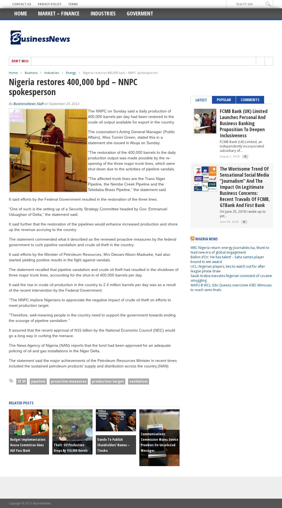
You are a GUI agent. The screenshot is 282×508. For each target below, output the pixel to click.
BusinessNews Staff (28, 104)
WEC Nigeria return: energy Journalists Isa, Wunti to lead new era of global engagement (230, 250)
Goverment (140, 13)
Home (20, 13)
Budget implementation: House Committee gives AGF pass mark (28, 445)
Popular (224, 99)
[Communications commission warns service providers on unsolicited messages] (159, 465)
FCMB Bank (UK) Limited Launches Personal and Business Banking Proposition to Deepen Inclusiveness (243, 123)
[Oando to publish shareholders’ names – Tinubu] (116, 430)
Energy (71, 73)
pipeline (38, 381)
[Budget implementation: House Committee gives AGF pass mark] (29, 434)
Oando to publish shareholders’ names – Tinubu (113, 445)
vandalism (138, 381)
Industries (103, 13)
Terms (73, 4)
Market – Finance (58, 13)
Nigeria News (206, 238)
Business (31, 73)
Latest (201, 100)
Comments (250, 99)
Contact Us (21, 4)
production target (108, 381)
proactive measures (68, 381)
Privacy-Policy (49, 4)
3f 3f (22, 381)
